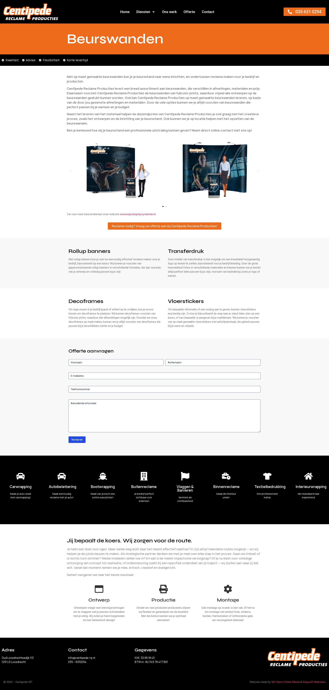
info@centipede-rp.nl (81, 658)
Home (125, 12)
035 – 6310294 (77, 662)
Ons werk (169, 12)
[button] (71, 171)
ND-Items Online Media (285, 682)
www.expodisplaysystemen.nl (138, 214)
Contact (208, 12)
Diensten (143, 12)
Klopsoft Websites (314, 682)
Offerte (189, 12)
